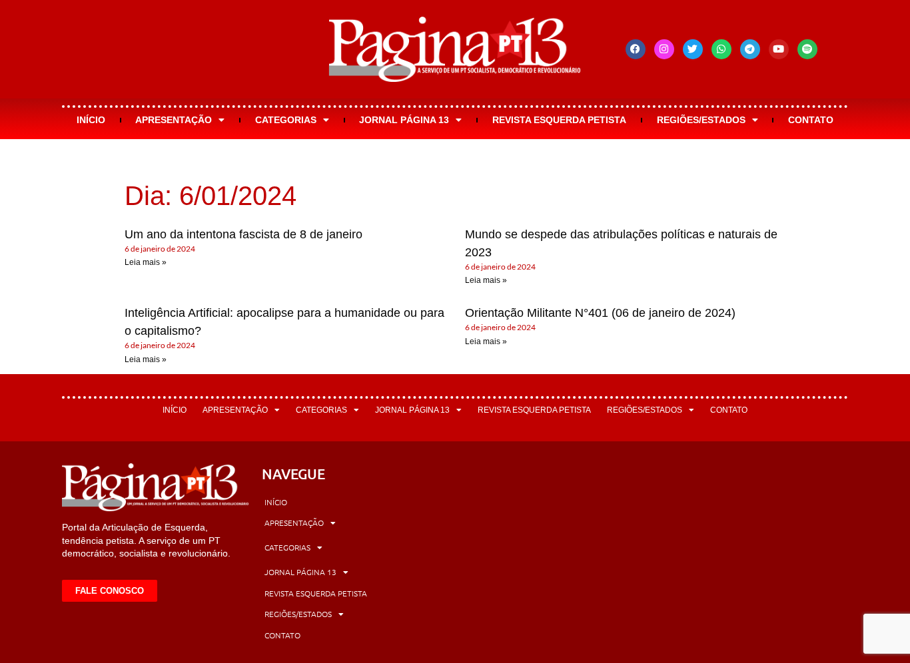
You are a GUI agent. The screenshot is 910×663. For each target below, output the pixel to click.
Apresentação (173, 119)
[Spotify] (807, 49)
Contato (810, 119)
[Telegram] (750, 49)
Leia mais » (146, 262)
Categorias (285, 119)
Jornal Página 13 (404, 119)
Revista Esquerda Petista (559, 119)
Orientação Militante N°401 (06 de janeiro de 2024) (600, 313)
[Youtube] (779, 49)
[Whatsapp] (721, 49)
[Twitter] (693, 49)
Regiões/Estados (701, 119)
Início (91, 119)
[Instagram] (664, 49)
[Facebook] (636, 49)
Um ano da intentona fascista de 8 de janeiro (243, 234)
